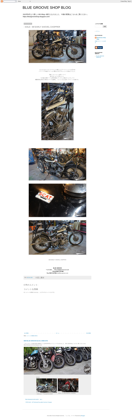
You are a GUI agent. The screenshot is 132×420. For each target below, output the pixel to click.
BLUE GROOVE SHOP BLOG (47, 8)
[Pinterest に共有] (43, 277)
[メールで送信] (36, 277)
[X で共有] (40, 277)
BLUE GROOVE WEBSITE (100, 56)
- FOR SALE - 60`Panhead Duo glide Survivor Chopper (38, 402)
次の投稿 (26, 333)
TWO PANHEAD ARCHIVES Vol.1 (33, 399)
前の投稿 (88, 333)
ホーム (57, 333)
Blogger (83, 415)
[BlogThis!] (38, 277)
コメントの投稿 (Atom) (31, 335)
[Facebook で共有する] (41, 277)
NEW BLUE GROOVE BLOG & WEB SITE (36, 341)
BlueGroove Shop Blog (101, 38)
